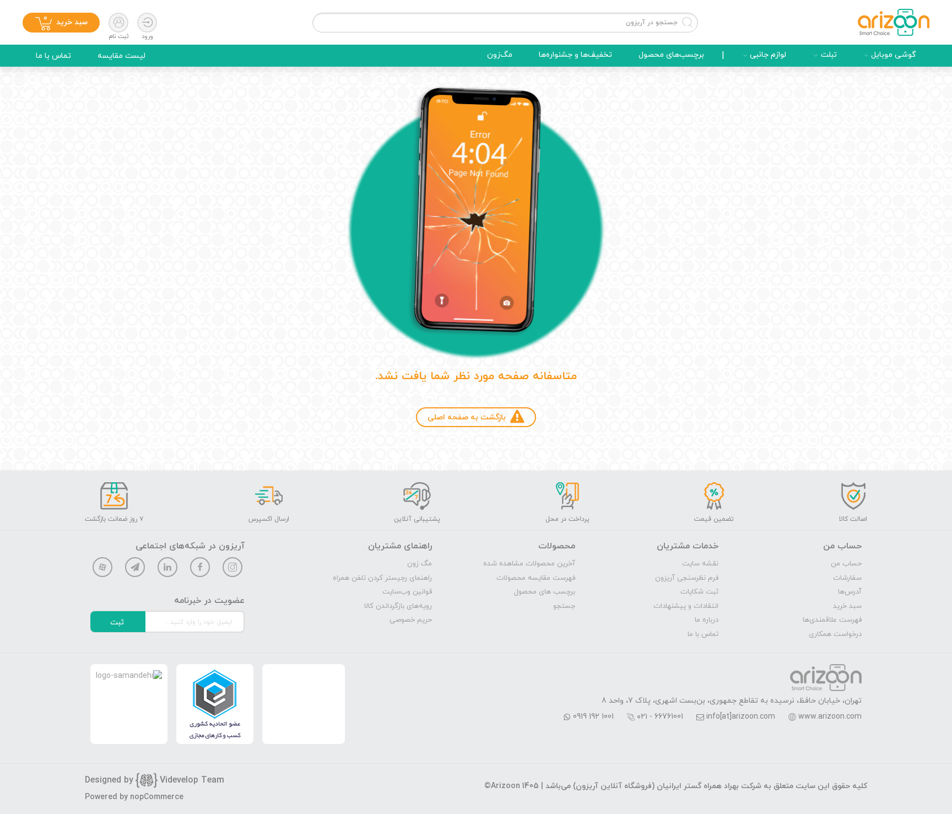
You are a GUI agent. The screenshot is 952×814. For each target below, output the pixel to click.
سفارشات (847, 578)
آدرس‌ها (850, 592)
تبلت (829, 55)
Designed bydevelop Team (154, 780)
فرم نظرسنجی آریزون (686, 578)
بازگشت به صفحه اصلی (467, 417)
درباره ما (706, 620)
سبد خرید (847, 606)
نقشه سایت (700, 564)
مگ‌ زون (419, 564)
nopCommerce (156, 797)
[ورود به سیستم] (147, 23)
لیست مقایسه (121, 56)
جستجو (564, 606)
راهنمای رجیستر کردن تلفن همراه (382, 578)
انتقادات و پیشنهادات (685, 606)
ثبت (117, 622)
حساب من (846, 564)
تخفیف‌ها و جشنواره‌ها (575, 55)
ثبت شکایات (699, 592)
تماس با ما (53, 56)
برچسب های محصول (544, 592)
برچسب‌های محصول (671, 55)
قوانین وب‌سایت (407, 592)
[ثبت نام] (118, 23)
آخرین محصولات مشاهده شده (529, 564)
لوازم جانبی (768, 55)
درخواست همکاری (835, 634)
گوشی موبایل (893, 55)
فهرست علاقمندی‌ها (832, 620)
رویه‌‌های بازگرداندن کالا (398, 606)
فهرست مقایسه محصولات (535, 578)
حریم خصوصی (411, 620)
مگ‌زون (499, 55)
